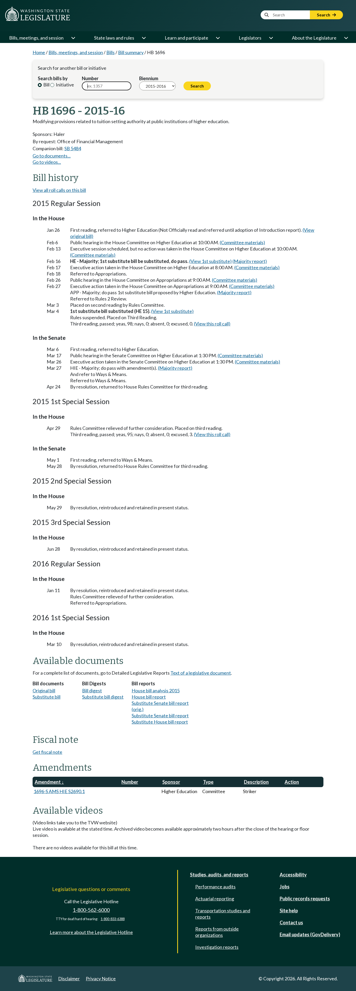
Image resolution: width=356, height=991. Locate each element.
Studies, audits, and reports (219, 874)
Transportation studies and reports (222, 914)
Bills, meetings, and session (36, 38)
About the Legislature (314, 38)
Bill (46, 84)
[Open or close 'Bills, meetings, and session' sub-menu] (73, 38)
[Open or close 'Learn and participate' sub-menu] (218, 38)
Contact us (291, 922)
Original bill (44, 690)
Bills (110, 52)
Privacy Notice (101, 978)
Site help (289, 910)
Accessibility (293, 874)
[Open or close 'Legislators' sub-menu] (271, 38)
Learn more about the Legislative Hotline (91, 932)
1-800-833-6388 (113, 919)
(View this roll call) (212, 324)
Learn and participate (186, 38)
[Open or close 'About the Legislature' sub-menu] (346, 38)
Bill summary (131, 52)
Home (39, 52)
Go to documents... (52, 156)
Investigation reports (216, 947)
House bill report (149, 697)
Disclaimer (69, 978)
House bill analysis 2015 (156, 690)
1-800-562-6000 (91, 910)
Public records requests (305, 898)
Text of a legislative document (200, 673)
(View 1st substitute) (210, 261)
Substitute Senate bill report (160, 715)
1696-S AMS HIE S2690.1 (59, 791)
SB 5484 (72, 148)
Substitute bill (46, 697)
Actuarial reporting (214, 898)
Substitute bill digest (103, 697)
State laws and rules (114, 38)
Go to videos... (47, 162)
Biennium (148, 78)
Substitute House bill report (160, 722)
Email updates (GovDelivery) (310, 934)
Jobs (285, 886)
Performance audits (215, 886)
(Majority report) (249, 261)
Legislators (250, 38)
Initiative (64, 84)
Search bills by (53, 78)
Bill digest (92, 690)
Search (324, 14)
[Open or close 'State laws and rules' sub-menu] (144, 38)
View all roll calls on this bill (59, 190)
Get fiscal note (47, 752)
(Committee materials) (242, 242)
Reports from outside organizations (217, 932)
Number (90, 78)
